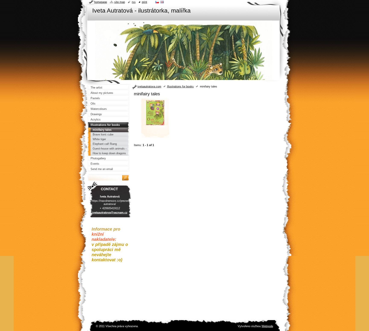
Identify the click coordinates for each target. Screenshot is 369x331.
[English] (162, 2)
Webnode (267, 326)
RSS (134, 2)
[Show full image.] (155, 120)
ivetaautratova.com (149, 86)
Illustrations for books (180, 86)
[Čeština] (157, 2)
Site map (119, 2)
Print (144, 2)
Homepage (100, 2)
